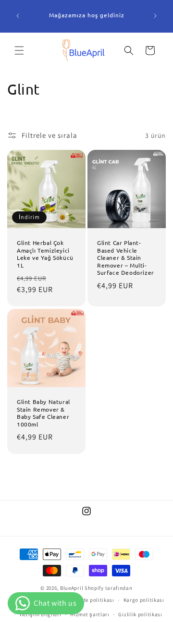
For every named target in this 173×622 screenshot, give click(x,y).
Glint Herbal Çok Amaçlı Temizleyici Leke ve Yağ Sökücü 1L (45, 254)
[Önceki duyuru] (17, 15)
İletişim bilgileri (41, 614)
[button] (19, 50)
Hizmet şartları (90, 614)
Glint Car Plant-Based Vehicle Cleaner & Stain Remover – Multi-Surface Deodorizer (125, 257)
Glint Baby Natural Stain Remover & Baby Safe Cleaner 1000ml (43, 413)
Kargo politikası (144, 600)
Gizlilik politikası (140, 614)
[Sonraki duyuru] (155, 15)
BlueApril (71, 588)
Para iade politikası (89, 600)
